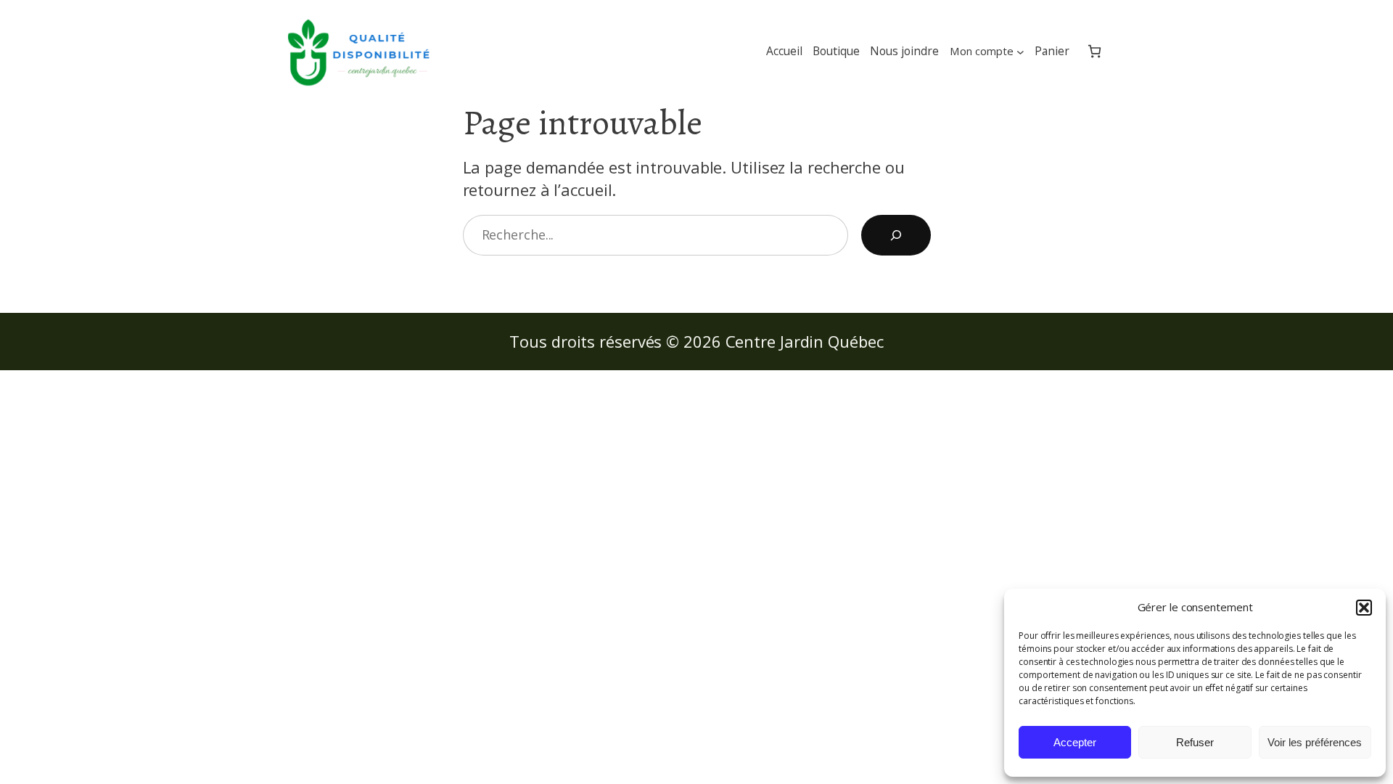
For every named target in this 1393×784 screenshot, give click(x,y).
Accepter (1074, 742)
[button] (1364, 607)
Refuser (1195, 742)
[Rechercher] (896, 235)
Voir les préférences (1314, 742)
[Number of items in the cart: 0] (1094, 51)
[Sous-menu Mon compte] (1020, 51)
